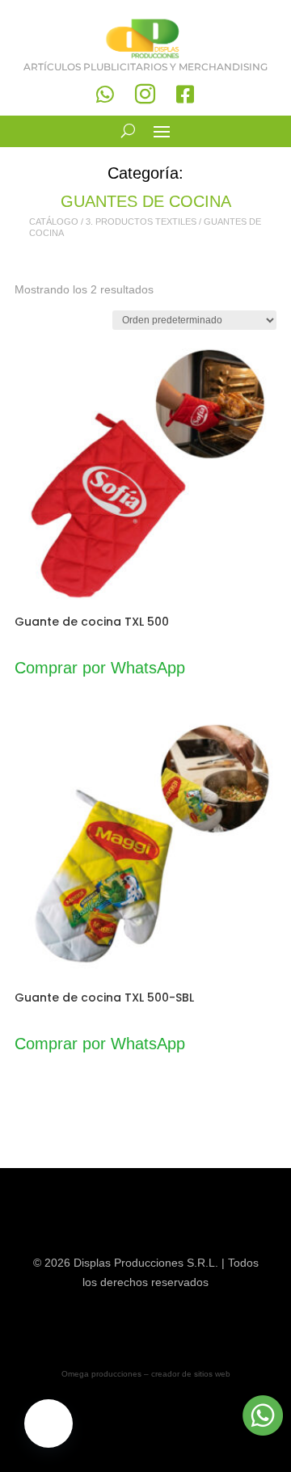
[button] (48, 1423)
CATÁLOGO (53, 221)
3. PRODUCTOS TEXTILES (141, 221)
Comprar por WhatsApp (100, 668)
